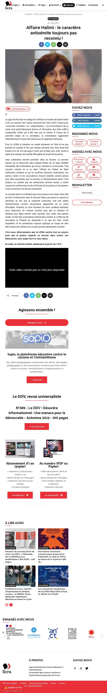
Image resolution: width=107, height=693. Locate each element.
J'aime (97, 115)
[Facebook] (41, 44)
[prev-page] (6, 604)
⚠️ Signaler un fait (13, 687)
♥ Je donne (93, 5)
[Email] (59, 44)
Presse (53, 683)
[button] (102, 5)
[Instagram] (81, 669)
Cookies (23, 683)
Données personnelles (38, 683)
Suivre (97, 120)
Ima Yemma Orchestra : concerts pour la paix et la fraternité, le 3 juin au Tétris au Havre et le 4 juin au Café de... (52, 556)
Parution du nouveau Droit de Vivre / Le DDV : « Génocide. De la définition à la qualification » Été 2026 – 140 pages (20, 556)
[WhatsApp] (53, 44)
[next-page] (11, 604)
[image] (36, 339)
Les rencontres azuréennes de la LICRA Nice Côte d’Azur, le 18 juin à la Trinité (53, 592)
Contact (62, 683)
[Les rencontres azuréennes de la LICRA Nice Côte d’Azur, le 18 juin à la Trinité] (53, 576)
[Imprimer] (65, 44)
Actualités (28, 14)
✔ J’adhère (81, 5)
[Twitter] (47, 44)
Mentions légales (10, 683)
